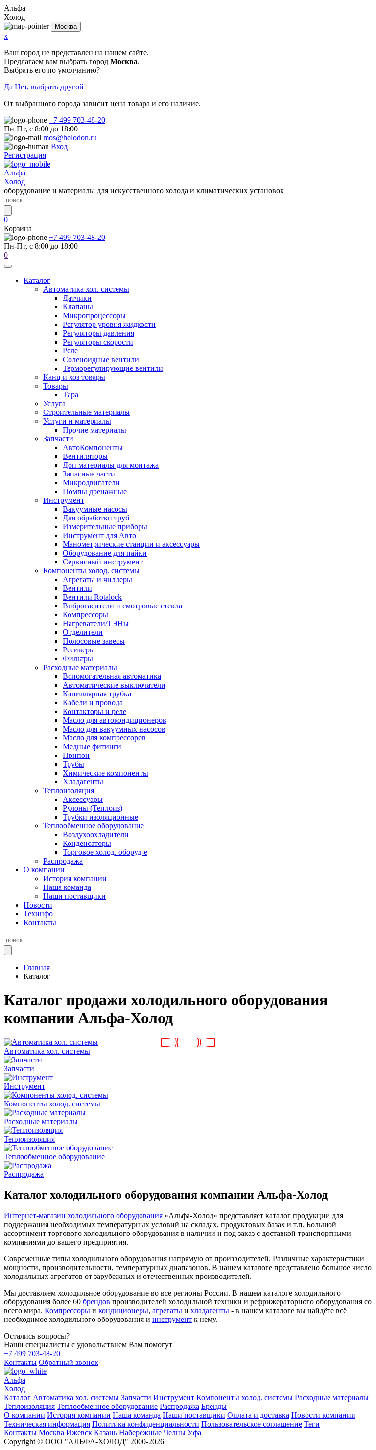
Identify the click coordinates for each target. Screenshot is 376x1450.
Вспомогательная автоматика (112, 676)
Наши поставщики (74, 896)
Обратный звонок (68, 1362)
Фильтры (78, 658)
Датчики (77, 298)
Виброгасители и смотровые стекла (122, 606)
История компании (75, 878)
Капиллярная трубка (97, 694)
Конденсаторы (87, 843)
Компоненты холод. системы (91, 570)
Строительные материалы (86, 412)
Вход (59, 146)
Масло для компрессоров (104, 738)
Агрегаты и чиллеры (97, 579)
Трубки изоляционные (100, 817)
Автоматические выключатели (114, 685)
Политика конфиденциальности (145, 1424)
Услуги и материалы (77, 421)
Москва (66, 26)
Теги (312, 1424)
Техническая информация (47, 1424)
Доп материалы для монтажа (111, 465)
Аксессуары (83, 799)
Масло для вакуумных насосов (114, 729)
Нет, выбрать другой (49, 87)
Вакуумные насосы (95, 509)
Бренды (214, 1406)
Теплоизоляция (68, 790)
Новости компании (323, 1415)
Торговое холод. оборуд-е (105, 852)
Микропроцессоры (94, 315)
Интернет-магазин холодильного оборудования (83, 1216)
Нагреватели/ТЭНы (96, 623)
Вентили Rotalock (92, 597)
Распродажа (63, 861)
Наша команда (67, 887)
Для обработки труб (96, 518)
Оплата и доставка (258, 1415)
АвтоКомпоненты (93, 447)
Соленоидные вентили (101, 359)
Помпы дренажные (95, 491)
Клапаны (78, 307)
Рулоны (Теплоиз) (92, 808)
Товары (55, 386)
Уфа (194, 1432)
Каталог (37, 280)
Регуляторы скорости (98, 342)
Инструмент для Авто (99, 535)
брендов (96, 1302)
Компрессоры (85, 614)
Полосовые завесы (94, 641)
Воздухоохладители (96, 834)
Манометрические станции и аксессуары (131, 544)
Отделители (83, 632)
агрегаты (167, 1310)
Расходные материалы (80, 667)
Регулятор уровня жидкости (109, 324)
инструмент (172, 1319)
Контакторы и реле (94, 711)
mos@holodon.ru (70, 137)
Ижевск (79, 1432)
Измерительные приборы (105, 526)
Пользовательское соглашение (251, 1424)
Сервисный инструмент (103, 562)
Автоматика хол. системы (86, 289)
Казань (105, 1432)
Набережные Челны (152, 1432)
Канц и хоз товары (74, 377)
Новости (38, 905)
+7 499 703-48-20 (77, 120)
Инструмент (63, 500)
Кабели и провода (93, 702)
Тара (70, 394)
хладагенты (209, 1310)
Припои (76, 755)
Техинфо (38, 913)
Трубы (73, 764)
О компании (44, 870)
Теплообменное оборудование (93, 826)
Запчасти (58, 438)
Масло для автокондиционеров (114, 720)
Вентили (77, 588)
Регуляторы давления (98, 333)
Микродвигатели (91, 482)
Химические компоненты (105, 773)
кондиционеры (123, 1310)
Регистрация (25, 155)
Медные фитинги (92, 746)
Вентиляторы (85, 456)
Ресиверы (79, 650)
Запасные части (89, 474)
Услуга (54, 403)
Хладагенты (83, 782)
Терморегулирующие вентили (113, 368)
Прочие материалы (94, 430)
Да (8, 87)
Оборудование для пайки (105, 553)
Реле (70, 350)
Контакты (40, 922)
